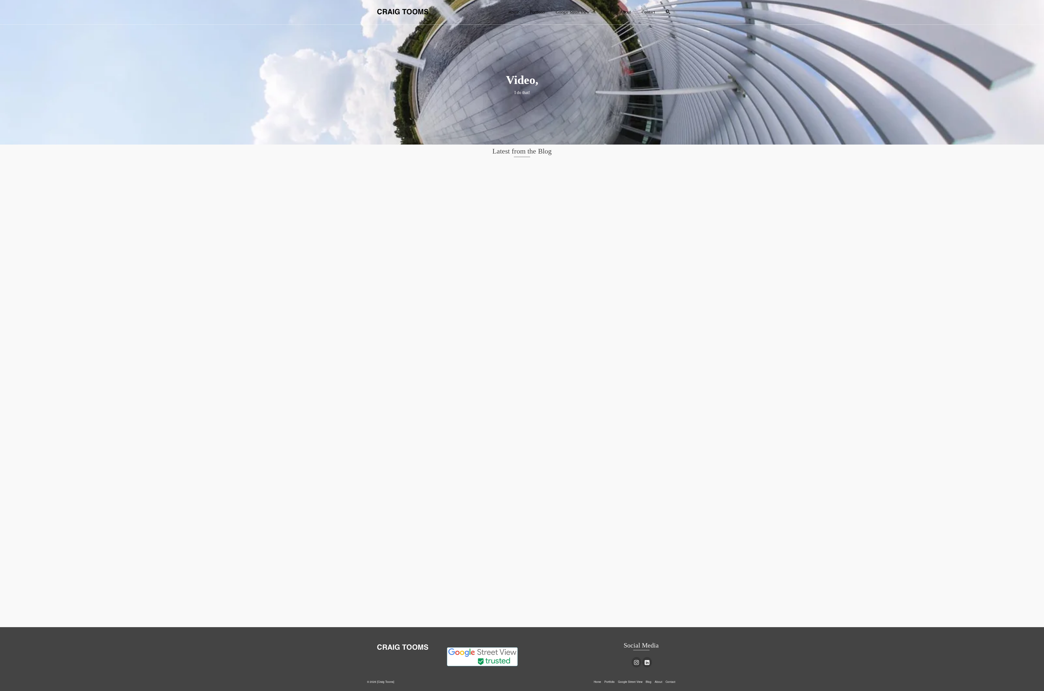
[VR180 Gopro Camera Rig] (628, 197)
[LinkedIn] (647, 662)
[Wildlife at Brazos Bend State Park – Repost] (522, 197)
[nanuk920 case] (522, 311)
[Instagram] (636, 662)
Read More (490, 375)
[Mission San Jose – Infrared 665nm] (416, 197)
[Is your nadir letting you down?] (416, 425)
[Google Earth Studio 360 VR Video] (628, 311)
